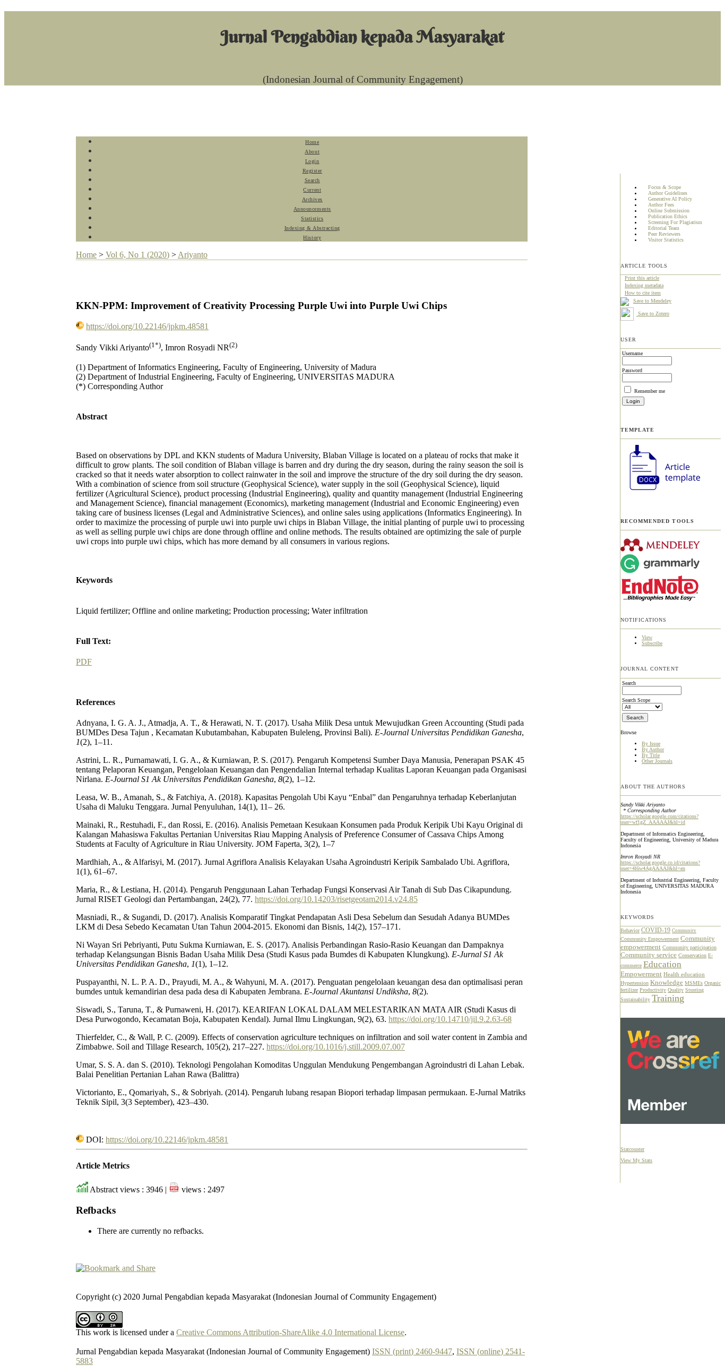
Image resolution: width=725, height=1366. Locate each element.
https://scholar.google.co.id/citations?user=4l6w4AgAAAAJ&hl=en (660, 865)
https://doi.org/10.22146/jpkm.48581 (147, 326)
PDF (84, 661)
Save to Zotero (652, 313)
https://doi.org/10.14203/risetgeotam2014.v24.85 (336, 899)
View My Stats (636, 1160)
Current (312, 190)
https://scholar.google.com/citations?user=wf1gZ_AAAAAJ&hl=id (659, 819)
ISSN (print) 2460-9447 (412, 1351)
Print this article (642, 278)
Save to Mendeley (652, 301)
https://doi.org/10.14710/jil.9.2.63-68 (450, 1019)
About (312, 151)
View (647, 637)
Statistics (312, 218)
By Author (653, 749)
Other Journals (657, 761)
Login (312, 161)
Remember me (649, 391)
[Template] (660, 491)
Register (312, 171)
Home (312, 142)
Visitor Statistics (666, 240)
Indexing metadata (644, 285)
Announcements (312, 209)
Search (312, 180)
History (312, 237)
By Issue (651, 743)
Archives (312, 199)
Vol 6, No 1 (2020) (137, 254)
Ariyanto (193, 254)
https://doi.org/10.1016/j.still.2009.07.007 (335, 1046)
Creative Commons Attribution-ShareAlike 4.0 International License (290, 1332)
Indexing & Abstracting (312, 228)
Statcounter (632, 1149)
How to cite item (643, 293)
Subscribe (652, 643)
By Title (651, 755)
